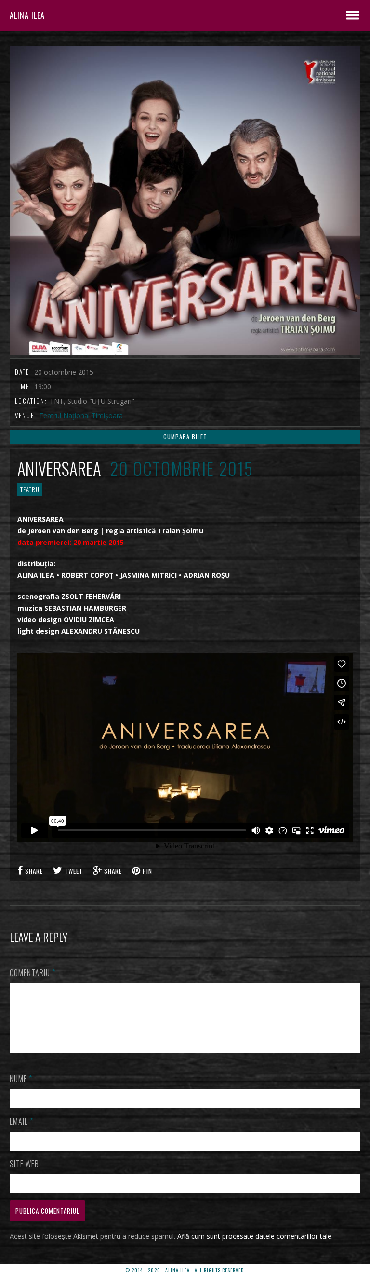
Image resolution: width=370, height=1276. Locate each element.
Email (21, 1121)
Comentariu (32, 972)
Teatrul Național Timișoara (81, 415)
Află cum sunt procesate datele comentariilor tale (254, 1236)
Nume (21, 1079)
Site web (24, 1163)
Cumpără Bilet (185, 437)
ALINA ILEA (27, 15)
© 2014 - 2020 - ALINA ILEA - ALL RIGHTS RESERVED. (185, 1270)
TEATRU (30, 489)
